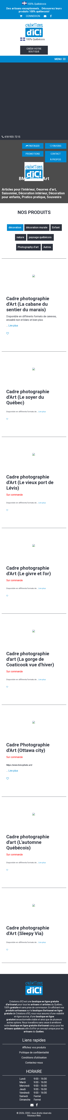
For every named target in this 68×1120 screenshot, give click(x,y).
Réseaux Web (34, 1115)
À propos (55, 159)
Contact (56, 154)
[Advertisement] (34, 100)
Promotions (33, 154)
